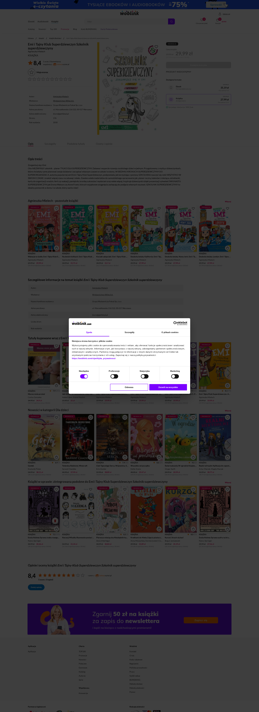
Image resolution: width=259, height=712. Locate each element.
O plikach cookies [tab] (169, 332)
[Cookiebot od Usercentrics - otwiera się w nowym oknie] (175, 323)
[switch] (114, 376)
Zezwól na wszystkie (168, 387)
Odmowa (129, 387)
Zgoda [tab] (89, 332)
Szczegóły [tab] (129, 332)
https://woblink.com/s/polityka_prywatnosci (94, 358)
